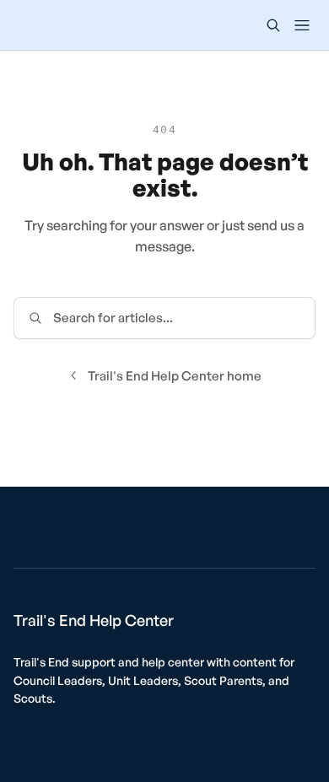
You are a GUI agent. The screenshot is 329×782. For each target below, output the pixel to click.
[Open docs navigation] (302, 25)
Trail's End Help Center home (175, 376)
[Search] (273, 25)
